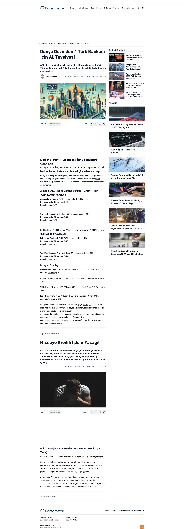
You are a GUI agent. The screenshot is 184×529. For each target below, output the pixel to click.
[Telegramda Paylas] (100, 123)
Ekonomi (73, 8)
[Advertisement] (92, 26)
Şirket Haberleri (96, 8)
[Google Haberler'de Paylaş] (54, 123)
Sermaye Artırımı (128, 8)
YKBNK (94, 230)
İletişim (106, 510)
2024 (76, 167)
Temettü (116, 8)
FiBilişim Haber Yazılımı (48, 528)
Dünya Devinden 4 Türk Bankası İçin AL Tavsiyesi (73, 43)
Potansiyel (52, 273)
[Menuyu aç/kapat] (143, 8)
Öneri (89, 278)
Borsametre (43, 43)
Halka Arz (107, 8)
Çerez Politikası (138, 510)
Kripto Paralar (84, 8)
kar (60, 308)
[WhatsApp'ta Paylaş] (104, 123)
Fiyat (49, 199)
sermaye (87, 305)
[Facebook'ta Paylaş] (92, 123)
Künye (114, 510)
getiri (97, 179)
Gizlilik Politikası (124, 510)
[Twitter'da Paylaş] (96, 123)
